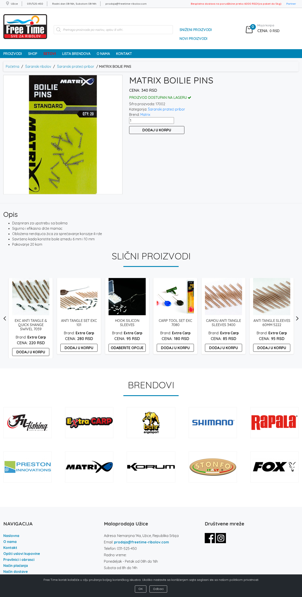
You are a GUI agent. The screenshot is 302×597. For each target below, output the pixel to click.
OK (140, 589)
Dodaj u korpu (156, 130)
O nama (10, 541)
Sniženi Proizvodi (196, 29)
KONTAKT (124, 53)
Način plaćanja (15, 565)
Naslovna (11, 535)
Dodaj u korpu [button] (30, 352)
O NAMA (103, 53)
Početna (12, 66)
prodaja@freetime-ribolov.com (141, 542)
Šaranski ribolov (38, 66)
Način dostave (15, 571)
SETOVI (49, 53)
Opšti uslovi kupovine (21, 553)
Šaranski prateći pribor (75, 66)
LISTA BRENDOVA (76, 53)
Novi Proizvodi (193, 38)
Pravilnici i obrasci (18, 559)
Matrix (145, 114)
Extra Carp (36, 337)
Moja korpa (265, 25)
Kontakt (10, 547)
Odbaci (158, 589)
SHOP (32, 53)
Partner (291, 3)
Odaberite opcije (127, 348)
